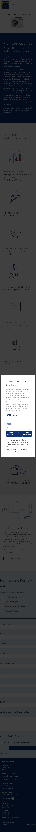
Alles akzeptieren (27, 433)
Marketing (15, 415)
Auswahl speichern (10, 433)
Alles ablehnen (18, 434)
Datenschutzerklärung (13, 410)
